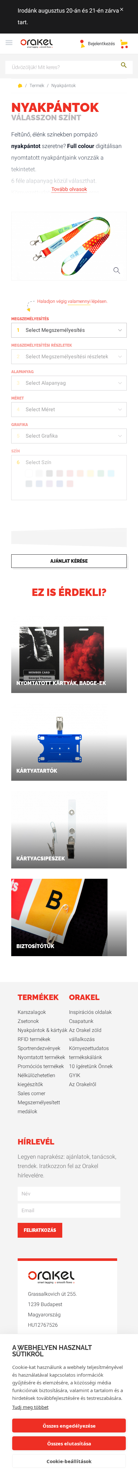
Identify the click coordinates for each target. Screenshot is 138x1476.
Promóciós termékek (41, 1066)
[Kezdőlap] (40, 43)
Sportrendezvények (39, 1048)
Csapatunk (81, 1021)
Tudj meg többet (30, 1407)
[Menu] (9, 43)
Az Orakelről (82, 1084)
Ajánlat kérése (69, 561)
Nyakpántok (63, 86)
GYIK (74, 1075)
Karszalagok (32, 1012)
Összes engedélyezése (69, 1425)
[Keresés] (124, 66)
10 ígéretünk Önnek (91, 1066)
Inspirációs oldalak (90, 1012)
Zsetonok (28, 1021)
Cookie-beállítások (69, 1461)
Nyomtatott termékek (41, 1057)
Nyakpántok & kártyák (42, 1030)
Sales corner (31, 1093)
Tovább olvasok (69, 189)
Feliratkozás (40, 1230)
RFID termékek (34, 1039)
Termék (37, 86)
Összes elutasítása (69, 1443)
